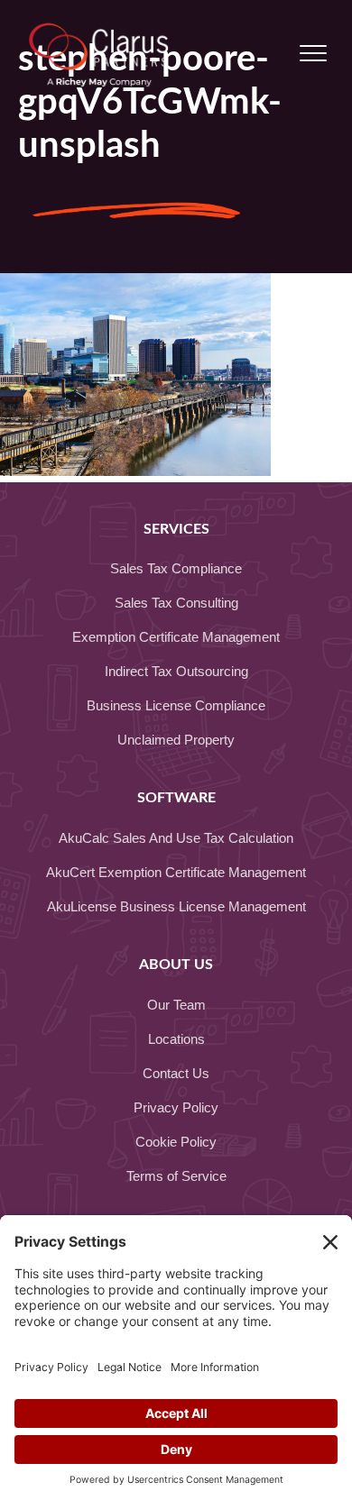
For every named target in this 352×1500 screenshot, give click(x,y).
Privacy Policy (176, 1107)
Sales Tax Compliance (176, 568)
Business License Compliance (176, 705)
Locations (176, 1039)
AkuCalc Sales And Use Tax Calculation (176, 838)
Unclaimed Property (176, 739)
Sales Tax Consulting (176, 602)
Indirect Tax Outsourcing (176, 671)
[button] (313, 54)
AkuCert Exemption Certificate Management (176, 872)
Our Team (176, 1004)
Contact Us (176, 1073)
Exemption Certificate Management (176, 637)
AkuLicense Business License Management (176, 906)
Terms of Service (176, 1176)
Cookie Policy (176, 1141)
